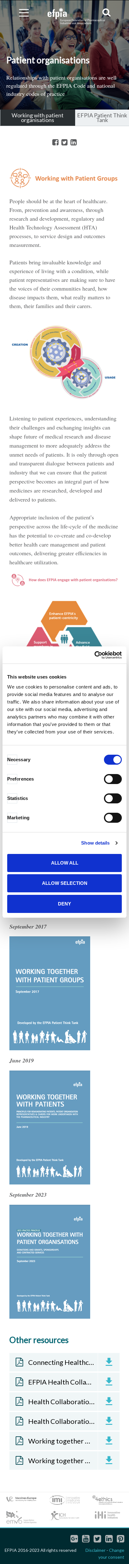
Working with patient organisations (38, 117)
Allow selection (64, 883)
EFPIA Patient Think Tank (102, 117)
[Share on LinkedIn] (73, 142)
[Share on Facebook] (55, 142)
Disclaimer (95, 1550)
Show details (95, 843)
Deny (64, 903)
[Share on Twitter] (64, 142)
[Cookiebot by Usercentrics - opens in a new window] (94, 655)
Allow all (64, 862)
